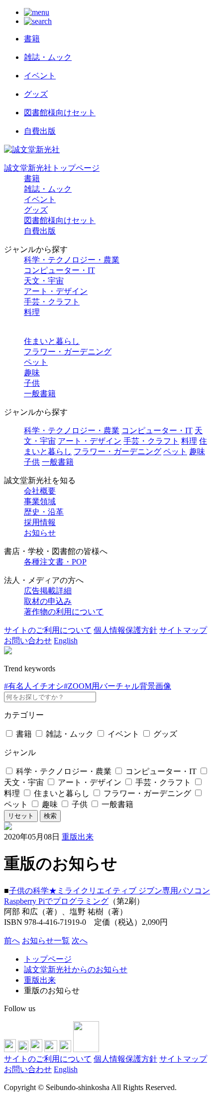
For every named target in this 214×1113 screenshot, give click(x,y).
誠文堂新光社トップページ (52, 168)
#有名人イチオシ (34, 686)
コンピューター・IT (59, 270)
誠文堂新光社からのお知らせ (75, 969)
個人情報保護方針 (125, 630)
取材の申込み (48, 601)
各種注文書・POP (55, 561)
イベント (40, 199)
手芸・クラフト (52, 301)
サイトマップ (183, 630)
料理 (32, 312)
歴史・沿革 (44, 512)
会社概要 (40, 491)
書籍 (32, 178)
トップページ (48, 959)
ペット (36, 362)
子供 (32, 383)
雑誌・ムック (48, 189)
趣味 (32, 372)
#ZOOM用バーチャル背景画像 (117, 686)
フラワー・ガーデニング (67, 351)
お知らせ (40, 533)
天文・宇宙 (44, 281)
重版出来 (78, 837)
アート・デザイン (56, 291)
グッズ (36, 210)
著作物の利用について (64, 611)
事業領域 (40, 501)
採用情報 (40, 522)
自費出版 (40, 231)
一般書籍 (40, 393)
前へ (12, 940)
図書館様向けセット (60, 220)
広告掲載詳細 (48, 590)
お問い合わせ (28, 640)
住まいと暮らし (52, 341)
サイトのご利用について (48, 630)
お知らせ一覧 (46, 940)
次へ (80, 940)
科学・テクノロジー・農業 (71, 260)
